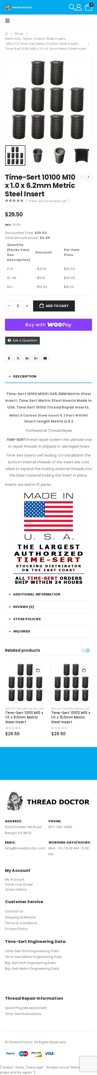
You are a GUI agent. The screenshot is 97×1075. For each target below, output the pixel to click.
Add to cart (57, 305)
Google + (36, 358)
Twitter (18, 358)
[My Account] (78, 7)
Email (45, 358)
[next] (88, 177)
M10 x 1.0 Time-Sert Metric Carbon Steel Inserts (35, 708)
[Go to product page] (25, 682)
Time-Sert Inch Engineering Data (32, 951)
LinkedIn (27, 358)
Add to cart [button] (37, 670)
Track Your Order (19, 884)
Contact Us (14, 911)
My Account (14, 879)
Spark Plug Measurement (26, 1007)
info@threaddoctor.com (25, 848)
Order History (16, 889)
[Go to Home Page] (6, 33)
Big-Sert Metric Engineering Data (32, 968)
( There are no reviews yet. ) (47, 201)
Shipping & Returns (20, 917)
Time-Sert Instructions (23, 1013)
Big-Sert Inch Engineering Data (30, 962)
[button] (72, 7)
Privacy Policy (16, 928)
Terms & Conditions (21, 923)
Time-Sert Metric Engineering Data (33, 956)
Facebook (9, 358)
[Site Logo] (19, 7)
